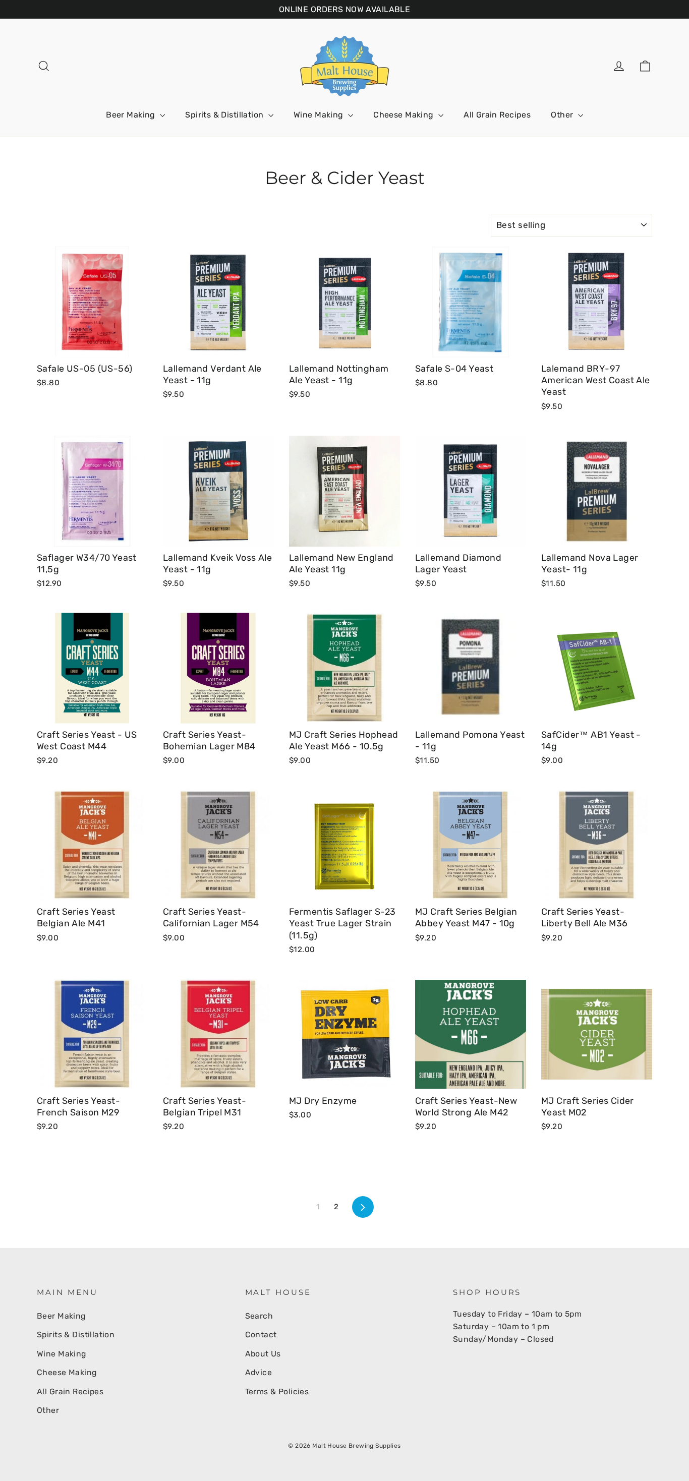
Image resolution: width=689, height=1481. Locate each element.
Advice (258, 1372)
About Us (263, 1353)
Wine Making (320, 115)
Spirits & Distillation (225, 115)
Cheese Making (404, 115)
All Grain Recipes (497, 115)
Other (563, 115)
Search (259, 1316)
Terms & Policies (277, 1391)
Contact (261, 1334)
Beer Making (131, 115)
